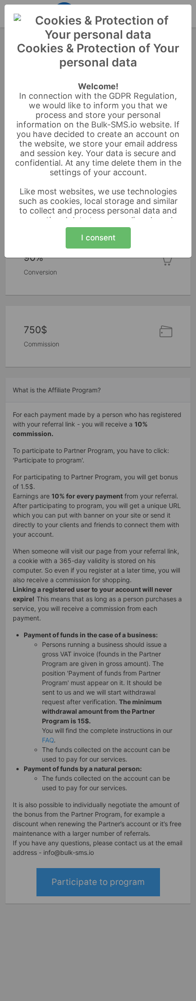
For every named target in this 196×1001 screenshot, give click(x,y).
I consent (98, 237)
